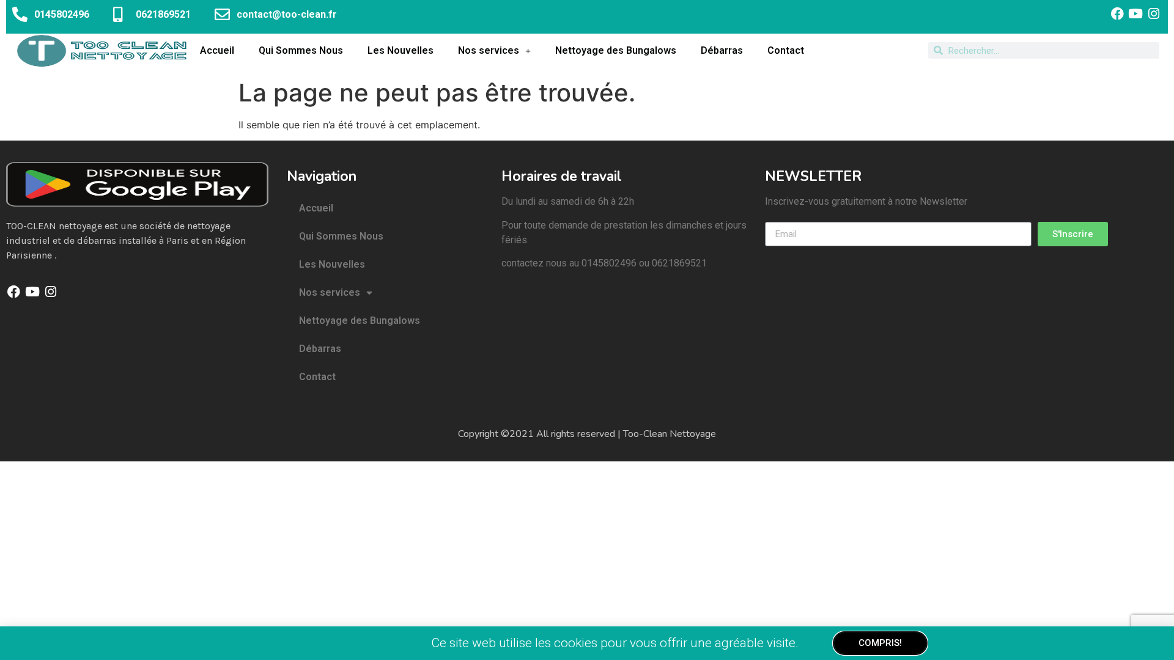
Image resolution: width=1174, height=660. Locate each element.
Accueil (217, 50)
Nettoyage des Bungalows (615, 50)
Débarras (722, 50)
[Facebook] (1116, 13)
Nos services (488, 50)
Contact (785, 50)
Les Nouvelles (400, 50)
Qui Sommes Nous (301, 50)
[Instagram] (1154, 13)
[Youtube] (1135, 13)
